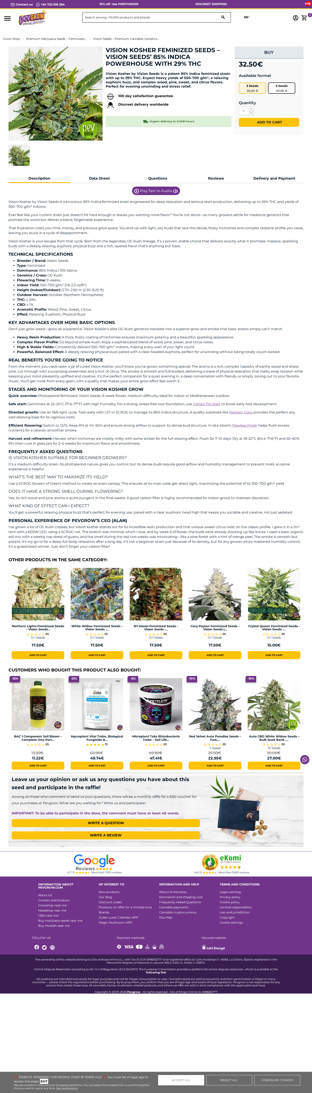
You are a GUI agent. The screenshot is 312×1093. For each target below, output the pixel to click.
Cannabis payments (173, 907)
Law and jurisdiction (235, 912)
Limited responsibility (236, 907)
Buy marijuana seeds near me (60, 921)
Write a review (106, 835)
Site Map (165, 917)
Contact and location (53, 900)
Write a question (106, 823)
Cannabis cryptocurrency (178, 912)
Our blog (105, 897)
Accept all (181, 1080)
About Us (45, 895)
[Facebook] (37, 947)
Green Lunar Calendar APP (118, 917)
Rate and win (119, 71)
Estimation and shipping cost (181, 897)
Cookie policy (230, 902)
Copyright (227, 917)
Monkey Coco (241, 412)
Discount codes (110, 902)
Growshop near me (52, 905)
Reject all (229, 1080)
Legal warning (230, 892)
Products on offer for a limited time (125, 907)
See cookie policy (67, 1088)
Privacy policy (230, 897)
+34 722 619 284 (52, 4)
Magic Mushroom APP (115, 922)
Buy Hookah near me (54, 926)
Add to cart (269, 122)
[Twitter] (45, 947)
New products (109, 892)
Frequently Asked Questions (180, 902)
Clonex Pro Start (207, 404)
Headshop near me (52, 910)
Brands (104, 912)
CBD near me (48, 915)
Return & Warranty (173, 892)
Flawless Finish (244, 425)
